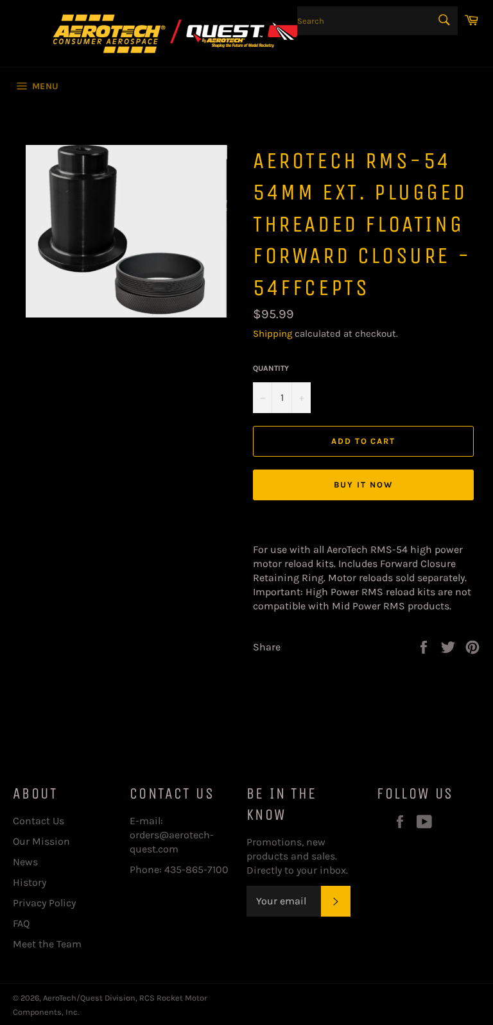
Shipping (272, 333)
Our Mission (41, 841)
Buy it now (363, 484)
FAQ (21, 923)
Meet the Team (47, 944)
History (29, 882)
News (25, 862)
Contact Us (38, 821)
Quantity (271, 368)
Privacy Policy (44, 903)
